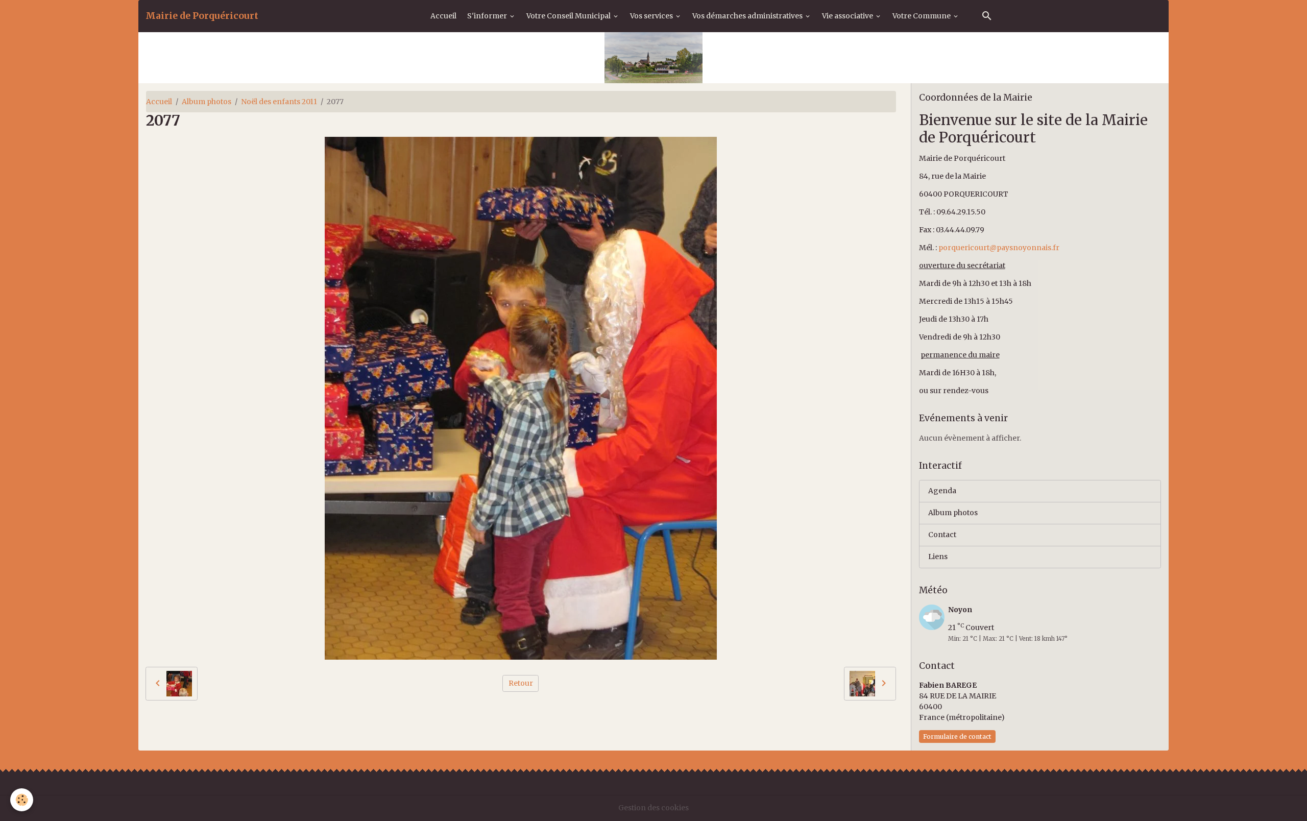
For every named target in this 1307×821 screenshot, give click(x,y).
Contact (942, 534)
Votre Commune (922, 15)
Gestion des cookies (653, 807)
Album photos (206, 101)
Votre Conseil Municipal (569, 15)
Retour (521, 683)
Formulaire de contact (957, 736)
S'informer (488, 15)
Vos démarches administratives (748, 15)
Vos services (652, 15)
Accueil (443, 15)
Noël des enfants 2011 (279, 101)
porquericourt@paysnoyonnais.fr (998, 247)
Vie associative (848, 15)
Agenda (942, 490)
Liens (938, 556)
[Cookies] (21, 799)
